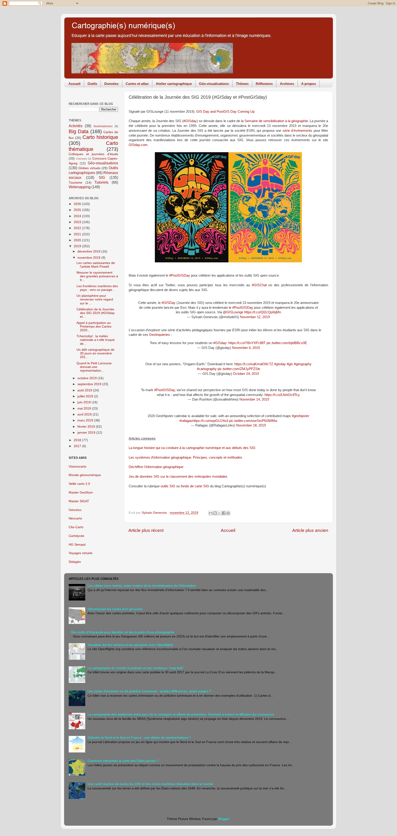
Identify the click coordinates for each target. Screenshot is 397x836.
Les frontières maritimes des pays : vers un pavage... (97, 288)
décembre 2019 (89, 251)
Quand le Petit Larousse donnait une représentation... (94, 367)
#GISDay (169, 303)
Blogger (223, 819)
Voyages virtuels (80, 553)
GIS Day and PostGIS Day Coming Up (225, 111)
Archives (287, 84)
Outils (92, 84)
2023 (78, 222)
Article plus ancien (310, 530)
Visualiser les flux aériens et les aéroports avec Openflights (130, 645)
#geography (303, 364)
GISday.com (138, 145)
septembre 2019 (89, 384)
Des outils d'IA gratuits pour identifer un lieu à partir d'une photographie (122, 632)
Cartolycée (76, 536)
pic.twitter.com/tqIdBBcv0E (287, 343)
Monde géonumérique (85, 475)
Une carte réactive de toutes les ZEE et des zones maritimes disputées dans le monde (150, 784)
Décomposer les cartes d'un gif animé (115, 609)
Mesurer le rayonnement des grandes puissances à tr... (97, 276)
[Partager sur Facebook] (223, 513)
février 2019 (86, 426)
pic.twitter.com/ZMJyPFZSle (239, 369)
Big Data (78, 131)
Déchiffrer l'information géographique (156, 467)
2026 (78, 204)
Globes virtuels (89, 168)
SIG (102, 177)
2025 (78, 210)
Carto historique (100, 137)
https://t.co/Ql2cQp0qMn (262, 312)
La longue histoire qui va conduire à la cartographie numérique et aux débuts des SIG (192, 448)
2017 (78, 446)
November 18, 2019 (251, 425)
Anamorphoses (103, 126)
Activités (75, 126)
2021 (78, 234)
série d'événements (297, 130)
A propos (308, 84)
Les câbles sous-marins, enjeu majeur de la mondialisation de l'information (142, 585)
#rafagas (186, 421)
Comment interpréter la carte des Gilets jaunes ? (123, 761)
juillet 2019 (85, 396)
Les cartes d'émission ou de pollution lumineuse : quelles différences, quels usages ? (149, 691)
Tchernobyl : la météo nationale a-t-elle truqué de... (96, 339)
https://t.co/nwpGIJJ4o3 (210, 421)
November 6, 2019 (246, 348)
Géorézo (75, 510)
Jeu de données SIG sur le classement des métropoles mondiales (178, 476)
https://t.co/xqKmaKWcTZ (253, 364)
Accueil (74, 84)
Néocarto (75, 518)
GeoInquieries (159, 335)
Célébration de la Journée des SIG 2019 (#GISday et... (96, 313)
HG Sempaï (77, 544)
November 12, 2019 (255, 317)
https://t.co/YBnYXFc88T (247, 343)
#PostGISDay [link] (179, 275)
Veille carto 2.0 (79, 483)
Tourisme (75, 182)
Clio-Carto (76, 527)
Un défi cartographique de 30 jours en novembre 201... (95, 353)
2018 (78, 440)
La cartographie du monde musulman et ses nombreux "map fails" (136, 668)
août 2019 (85, 390)
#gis (290, 364)
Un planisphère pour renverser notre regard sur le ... (95, 299)
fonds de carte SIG (195, 486)
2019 (78, 246)
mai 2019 (84, 408)
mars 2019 (85, 420)
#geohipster (300, 416)
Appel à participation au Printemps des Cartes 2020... (94, 326)
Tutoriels (101, 182)
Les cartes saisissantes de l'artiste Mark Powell (96, 264)
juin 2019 (84, 402)
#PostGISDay (242, 307)
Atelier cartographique (174, 84)
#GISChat (259, 285)
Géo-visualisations (214, 84)
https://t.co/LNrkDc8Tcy (282, 395)
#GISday (190, 121)
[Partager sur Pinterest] (228, 513)
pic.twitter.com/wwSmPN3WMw (253, 421)
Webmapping (80, 187)
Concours (81, 158)
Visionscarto (77, 466)
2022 (78, 228)
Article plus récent (146, 530)
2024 (78, 216)
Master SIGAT (79, 501)
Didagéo (75, 562)
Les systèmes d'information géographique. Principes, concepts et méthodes (185, 457)
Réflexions (264, 84)
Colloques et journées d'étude (93, 154)
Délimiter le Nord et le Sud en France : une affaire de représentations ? (139, 737)
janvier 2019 (86, 432)
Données (111, 84)
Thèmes (242, 84)
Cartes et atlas (137, 84)
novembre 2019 (89, 257)
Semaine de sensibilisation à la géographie (276, 121)
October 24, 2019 (246, 374)
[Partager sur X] (219, 513)
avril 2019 (85, 414)
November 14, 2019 (254, 399)
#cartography (207, 369)
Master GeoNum (81, 492)
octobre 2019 (87, 378)
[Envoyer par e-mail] (210, 513)
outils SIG (168, 486)
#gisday (280, 364)
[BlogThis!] (215, 513)
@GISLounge (233, 312)
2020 (78, 240)
